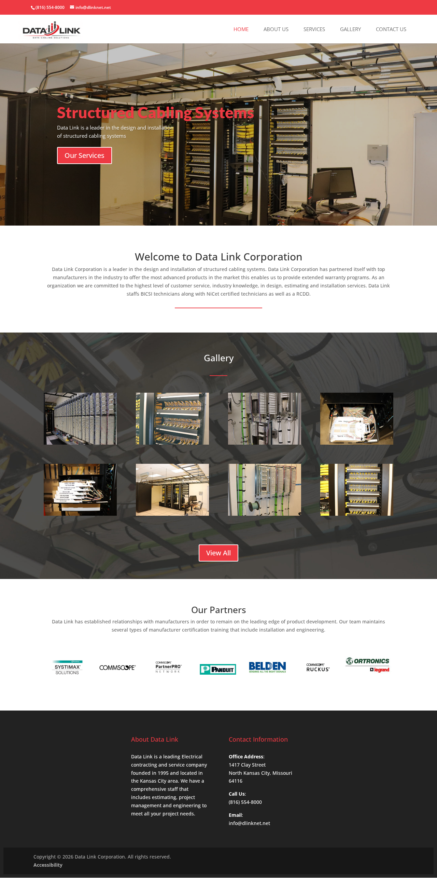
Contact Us (391, 29)
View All (218, 552)
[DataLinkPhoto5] (356, 443)
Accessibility (47, 865)
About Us (276, 29)
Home (241, 29)
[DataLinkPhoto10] (356, 514)
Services (314, 29)
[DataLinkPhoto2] (172, 443)
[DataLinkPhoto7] (172, 514)
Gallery (350, 29)
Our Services (84, 155)
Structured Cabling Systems (155, 112)
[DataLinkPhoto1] (80, 443)
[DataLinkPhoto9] (264, 514)
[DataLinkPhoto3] (264, 443)
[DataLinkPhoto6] (80, 514)
